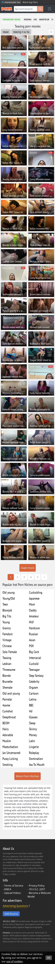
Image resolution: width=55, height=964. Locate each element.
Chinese (7, 646)
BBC (31, 705)
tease (6, 32)
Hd (30, 711)
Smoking (7, 764)
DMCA (7, 889)
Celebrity (34, 681)
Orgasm (33, 687)
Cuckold (33, 663)
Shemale (7, 687)
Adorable (7, 735)
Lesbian (6, 663)
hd (35, 19)
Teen (5, 604)
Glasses (33, 717)
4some (6, 705)
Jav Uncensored (11, 752)
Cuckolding (35, 592)
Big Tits (6, 616)
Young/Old (8, 598)
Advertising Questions (15, 906)
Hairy (5, 729)
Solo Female (9, 652)
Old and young (11, 693)
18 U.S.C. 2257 (37, 889)
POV (31, 646)
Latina (32, 699)
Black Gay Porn (30, 2)
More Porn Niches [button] (27, 776)
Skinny (33, 729)
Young (6, 622)
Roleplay (34, 752)
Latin (32, 741)
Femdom (7, 634)
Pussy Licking (10, 758)
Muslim (6, 741)
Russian (33, 634)
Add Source (11, 913)
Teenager (34, 669)
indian (27, 19)
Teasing (6, 657)
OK (48, 957)
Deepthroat (9, 717)
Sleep (32, 723)
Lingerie (34, 747)
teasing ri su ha (21, 32)
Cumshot (7, 711)
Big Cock (34, 652)
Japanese (34, 598)
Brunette (7, 681)
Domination (36, 758)
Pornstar (7, 699)
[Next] (44, 577)
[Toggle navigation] (49, 9)
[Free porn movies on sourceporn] (6, 8)
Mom (32, 604)
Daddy (33, 610)
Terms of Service (13, 885)
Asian (32, 640)
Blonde (6, 675)
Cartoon (33, 693)
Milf (31, 622)
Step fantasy (36, 675)
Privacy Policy (36, 885)
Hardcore (34, 628)
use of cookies (14, 961)
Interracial (35, 657)
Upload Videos (12, 893)
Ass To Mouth (36, 764)
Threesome (8, 669)
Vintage (6, 640)
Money (33, 735)
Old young (8, 592)
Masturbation (10, 747)
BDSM (5, 723)
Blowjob (7, 610)
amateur (44, 19)
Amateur (34, 616)
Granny (6, 628)
